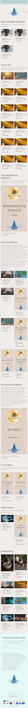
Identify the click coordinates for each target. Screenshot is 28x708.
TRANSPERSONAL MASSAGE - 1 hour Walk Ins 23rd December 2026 (7, 98)
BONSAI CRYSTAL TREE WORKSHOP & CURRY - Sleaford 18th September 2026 (7, 608)
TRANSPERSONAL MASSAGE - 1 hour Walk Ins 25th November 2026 (7, 132)
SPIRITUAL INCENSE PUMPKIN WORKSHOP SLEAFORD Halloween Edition (20, 625)
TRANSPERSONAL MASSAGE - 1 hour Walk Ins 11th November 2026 (7, 149)
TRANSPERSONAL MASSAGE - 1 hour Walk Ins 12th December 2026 (21, 98)
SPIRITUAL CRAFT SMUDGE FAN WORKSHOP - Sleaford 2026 (20, 574)
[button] (1, 11)
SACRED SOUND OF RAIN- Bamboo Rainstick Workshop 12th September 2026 (20, 281)
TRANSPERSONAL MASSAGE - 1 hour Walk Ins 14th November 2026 (21, 132)
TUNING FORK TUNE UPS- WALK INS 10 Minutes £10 (20, 82)
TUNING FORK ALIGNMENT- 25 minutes (19, 374)
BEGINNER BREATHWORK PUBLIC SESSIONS (6, 39)
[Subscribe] (23, 646)
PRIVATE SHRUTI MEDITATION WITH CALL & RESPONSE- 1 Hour (20, 541)
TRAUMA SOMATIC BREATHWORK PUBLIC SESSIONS (6, 55)
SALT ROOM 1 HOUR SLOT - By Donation (20, 497)
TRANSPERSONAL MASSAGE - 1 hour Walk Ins (7, 82)
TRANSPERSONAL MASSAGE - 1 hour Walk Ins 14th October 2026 (21, 165)
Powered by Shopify (17, 705)
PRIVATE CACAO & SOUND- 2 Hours (6, 374)
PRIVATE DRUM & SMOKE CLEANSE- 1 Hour (20, 343)
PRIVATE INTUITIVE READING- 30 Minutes (11, 456)
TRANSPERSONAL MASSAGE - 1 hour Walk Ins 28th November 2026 (21, 115)
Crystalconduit (12, 705)
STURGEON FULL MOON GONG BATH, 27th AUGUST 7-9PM (7, 281)
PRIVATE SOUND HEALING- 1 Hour (19, 313)
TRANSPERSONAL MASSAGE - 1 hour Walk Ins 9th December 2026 (7, 114)
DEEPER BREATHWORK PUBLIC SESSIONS (20, 39)
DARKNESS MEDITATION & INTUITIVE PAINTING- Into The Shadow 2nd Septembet (6, 526)
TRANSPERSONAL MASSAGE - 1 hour (9, 233)
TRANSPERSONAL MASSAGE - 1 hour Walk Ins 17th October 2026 (7, 165)
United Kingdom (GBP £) (13, 696)
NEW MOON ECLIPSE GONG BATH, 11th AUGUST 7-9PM (6, 298)
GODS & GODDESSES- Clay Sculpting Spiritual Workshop (20, 591)
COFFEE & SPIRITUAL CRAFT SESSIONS (6, 591)
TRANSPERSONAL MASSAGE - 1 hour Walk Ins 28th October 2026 (21, 148)
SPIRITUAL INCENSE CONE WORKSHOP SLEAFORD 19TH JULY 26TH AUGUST (6, 575)
